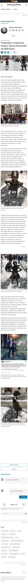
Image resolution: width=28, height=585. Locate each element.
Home (13, 36)
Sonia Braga (12, 534)
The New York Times (15, 544)
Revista (19, 531)
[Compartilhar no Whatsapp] (5, 52)
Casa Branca (5, 544)
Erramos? (14, 469)
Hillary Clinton (5, 540)
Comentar (23, 497)
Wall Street (4, 554)
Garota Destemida (13, 550)
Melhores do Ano (6, 547)
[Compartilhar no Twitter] (8, 52)
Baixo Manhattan (8, 21)
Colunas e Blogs (5, 9)
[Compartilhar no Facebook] (2, 52)
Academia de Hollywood (17, 540)
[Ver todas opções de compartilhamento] (11, 52)
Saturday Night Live (14, 554)
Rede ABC (4, 557)
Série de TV (4, 534)
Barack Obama (11, 557)
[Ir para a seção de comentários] (14, 52)
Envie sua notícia (14, 464)
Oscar (16, 537)
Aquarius (13, 531)
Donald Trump (5, 531)
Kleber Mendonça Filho (7, 537)
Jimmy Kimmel (16, 547)
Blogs (15, 9)
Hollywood (4, 550)
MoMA (23, 554)
